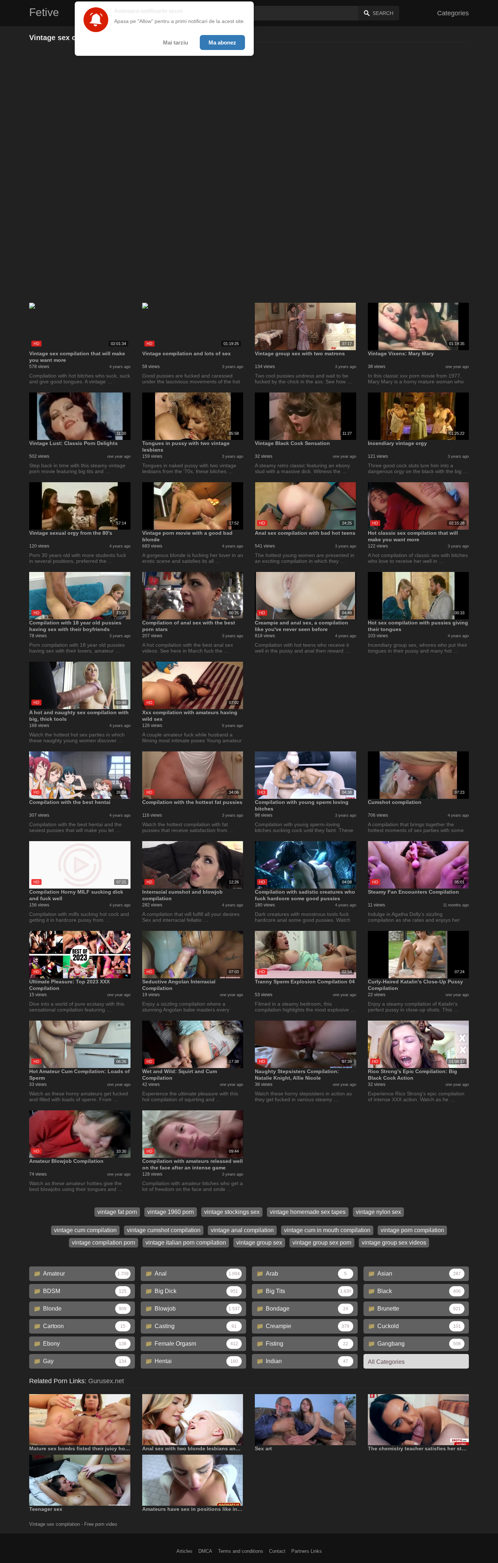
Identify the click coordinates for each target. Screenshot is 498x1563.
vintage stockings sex (232, 1212)
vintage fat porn (117, 1212)
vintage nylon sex (378, 1212)
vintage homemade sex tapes (308, 1212)
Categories (453, 13)
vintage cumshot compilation (164, 1230)
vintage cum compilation (85, 1230)
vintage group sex (259, 1242)
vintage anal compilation (242, 1230)
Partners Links (306, 1551)
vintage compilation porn (103, 1242)
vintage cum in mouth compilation (327, 1230)
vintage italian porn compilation (185, 1242)
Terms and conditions (240, 1551)
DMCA (205, 1551)
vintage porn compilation (412, 1230)
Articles (184, 1551)
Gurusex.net (106, 1381)
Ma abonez (222, 42)
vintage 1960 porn (170, 1212)
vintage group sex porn (321, 1242)
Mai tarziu (175, 42)
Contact (277, 1551)
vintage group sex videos (394, 1242)
